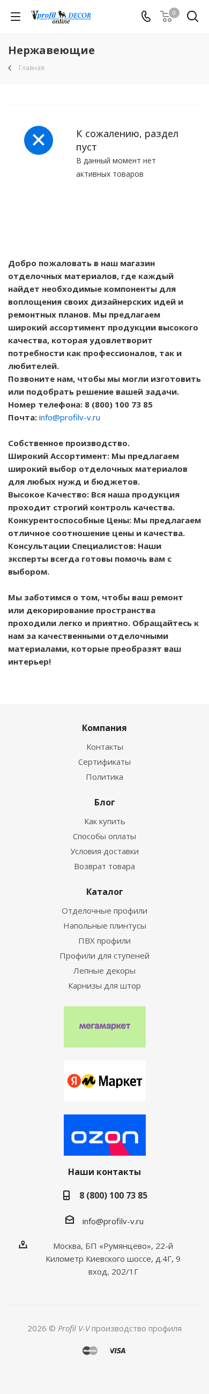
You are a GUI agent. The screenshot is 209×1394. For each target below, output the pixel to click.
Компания (104, 728)
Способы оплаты (104, 836)
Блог (104, 802)
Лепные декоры (104, 970)
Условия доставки (104, 851)
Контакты (104, 746)
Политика (104, 776)
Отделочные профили (104, 910)
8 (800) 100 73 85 (113, 1195)
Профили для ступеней (104, 955)
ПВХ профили (104, 940)
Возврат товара (104, 866)
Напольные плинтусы (104, 925)
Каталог (104, 892)
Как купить (104, 821)
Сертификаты (104, 761)
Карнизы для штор (104, 985)
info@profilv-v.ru (69, 417)
